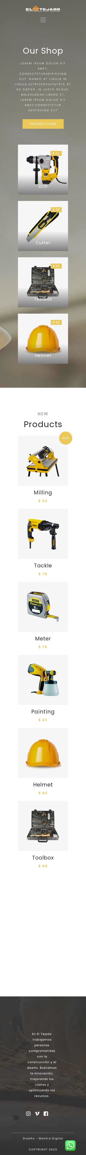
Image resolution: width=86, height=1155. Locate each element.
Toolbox (43, 857)
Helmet (43, 784)
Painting (43, 711)
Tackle (43, 565)
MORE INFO (43, 922)
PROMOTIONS (43, 123)
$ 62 (56, 322)
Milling (43, 492)
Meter (43, 638)
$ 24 (56, 153)
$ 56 (56, 266)
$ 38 (56, 210)
